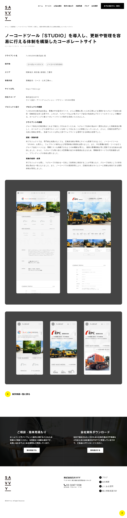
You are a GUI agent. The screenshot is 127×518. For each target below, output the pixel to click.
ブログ (86, 6)
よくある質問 (107, 486)
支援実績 (79, 6)
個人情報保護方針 (109, 491)
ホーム (40, 6)
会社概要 (94, 6)
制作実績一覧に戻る (21, 394)
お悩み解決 (58, 6)
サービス (48, 6)
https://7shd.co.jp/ (33, 89)
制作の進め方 (68, 6)
